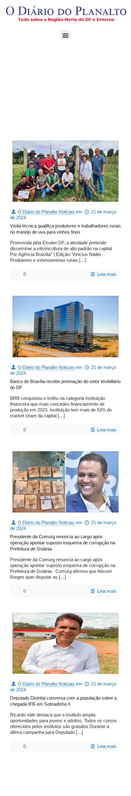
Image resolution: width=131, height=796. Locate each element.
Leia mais (106, 274)
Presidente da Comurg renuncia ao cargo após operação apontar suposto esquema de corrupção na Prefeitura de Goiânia (62, 542)
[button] (66, 35)
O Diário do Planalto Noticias (46, 211)
